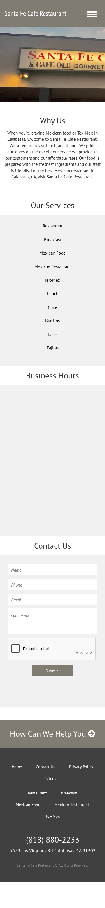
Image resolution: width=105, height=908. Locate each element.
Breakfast (52, 239)
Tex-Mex (52, 280)
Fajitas (53, 348)
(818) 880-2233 (52, 839)
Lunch (52, 293)
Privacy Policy (81, 766)
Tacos (52, 334)
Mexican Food (52, 253)
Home (17, 766)
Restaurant (52, 226)
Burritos (52, 320)
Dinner (52, 307)
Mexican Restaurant (52, 266)
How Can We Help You (49, 733)
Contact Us (45, 766)
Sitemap (53, 778)
